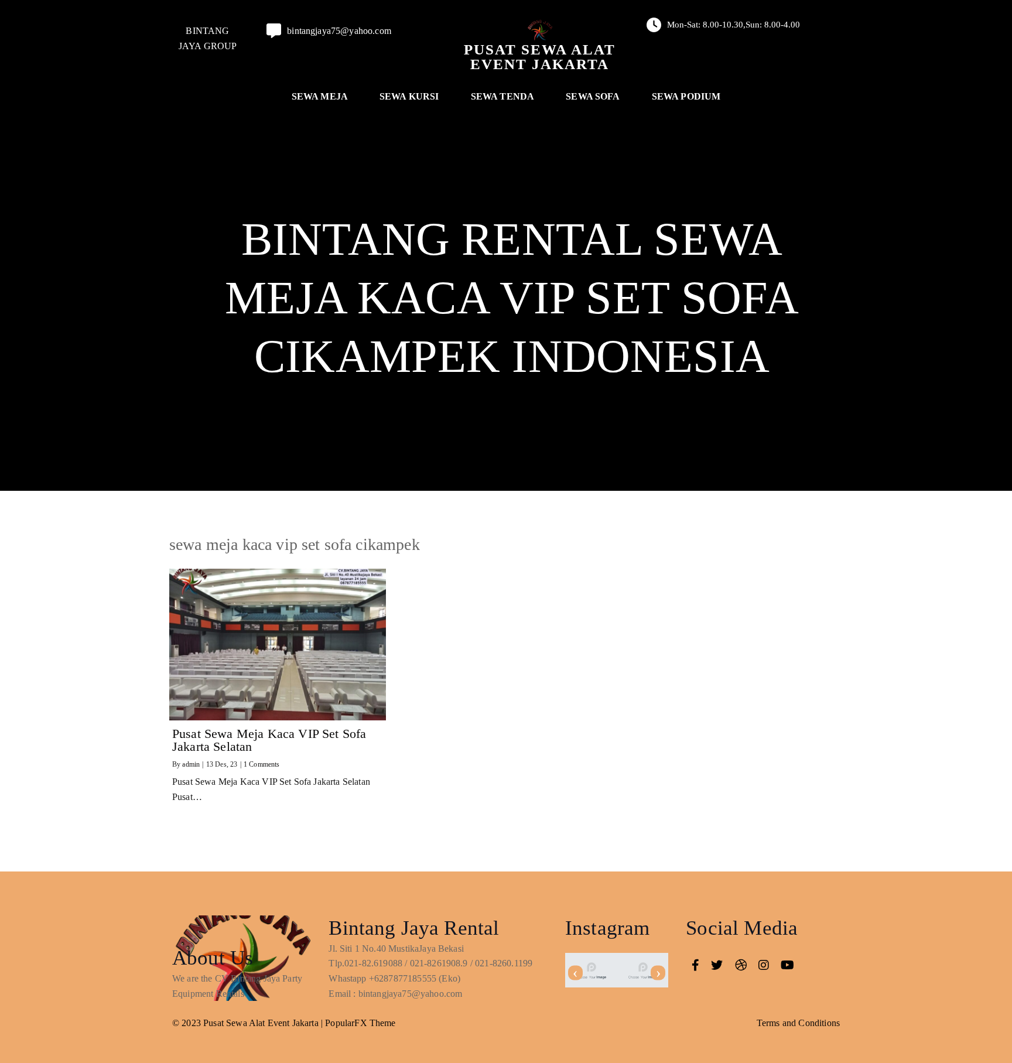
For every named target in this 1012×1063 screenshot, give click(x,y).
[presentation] (575, 973)
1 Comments (262, 764)
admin (191, 764)
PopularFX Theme (360, 1023)
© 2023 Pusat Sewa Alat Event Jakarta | (248, 1023)
